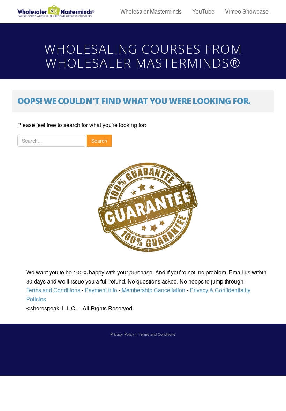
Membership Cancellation (153, 290)
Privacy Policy (122, 334)
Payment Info (100, 290)
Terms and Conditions (53, 290)
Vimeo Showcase (247, 11)
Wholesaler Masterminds (151, 11)
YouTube (203, 11)
